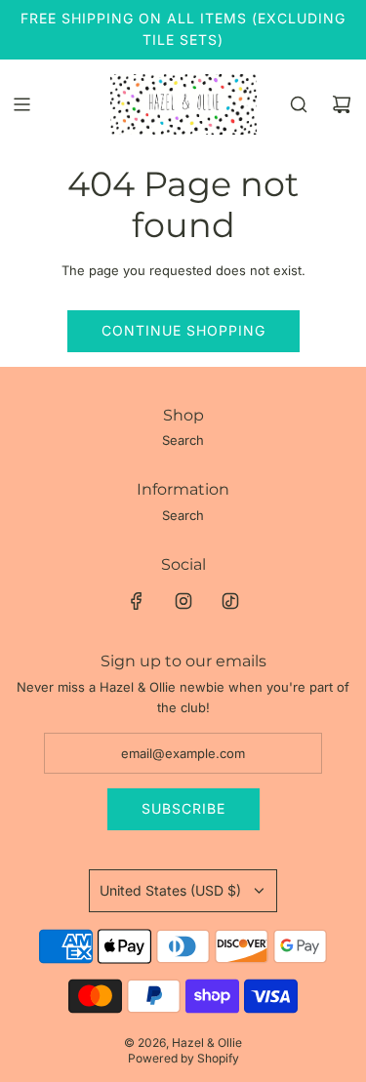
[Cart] (341, 104)
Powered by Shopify (183, 1058)
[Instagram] (183, 601)
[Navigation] (21, 104)
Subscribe (183, 808)
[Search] (298, 104)
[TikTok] (230, 601)
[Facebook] (136, 601)
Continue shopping (183, 330)
